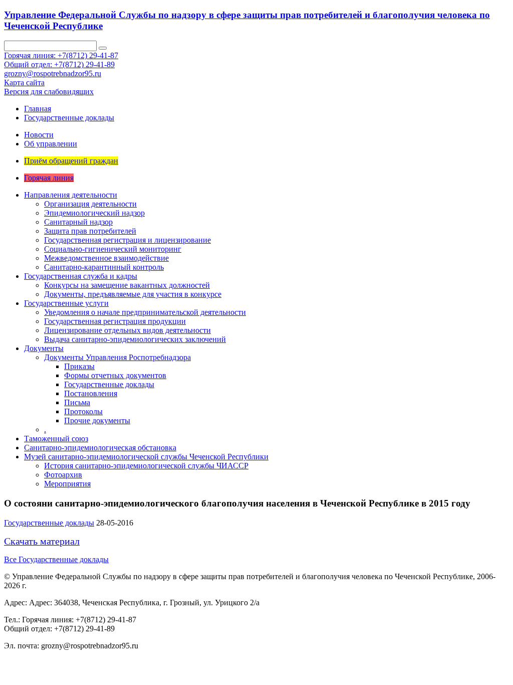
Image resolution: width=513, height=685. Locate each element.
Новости (39, 134)
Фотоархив (63, 474)
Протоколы (83, 411)
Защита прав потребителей (90, 231)
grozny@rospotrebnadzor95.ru (52, 73)
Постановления (90, 393)
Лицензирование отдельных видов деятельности (127, 330)
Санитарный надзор (78, 222)
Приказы (79, 366)
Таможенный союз (56, 438)
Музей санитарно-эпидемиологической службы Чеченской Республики (146, 456)
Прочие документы (97, 420)
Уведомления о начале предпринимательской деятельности (145, 312)
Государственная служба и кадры (80, 276)
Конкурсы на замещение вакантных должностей (127, 285)
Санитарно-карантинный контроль (104, 267)
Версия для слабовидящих (49, 91)
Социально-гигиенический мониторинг (112, 249)
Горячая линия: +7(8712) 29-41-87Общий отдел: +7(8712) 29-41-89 (61, 60)
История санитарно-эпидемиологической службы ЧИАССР (146, 465)
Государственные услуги (66, 303)
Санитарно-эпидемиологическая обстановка (100, 447)
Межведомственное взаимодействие (106, 258)
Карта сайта (24, 82)
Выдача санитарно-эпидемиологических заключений (135, 339)
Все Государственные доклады (56, 559)
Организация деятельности (90, 204)
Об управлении (50, 143)
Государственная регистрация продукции (115, 321)
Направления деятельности (70, 195)
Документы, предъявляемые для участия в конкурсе (132, 294)
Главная (37, 108)
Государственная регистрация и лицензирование (127, 240)
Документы (44, 348)
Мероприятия (67, 483)
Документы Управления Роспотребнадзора (117, 357)
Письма (77, 402)
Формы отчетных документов (115, 375)
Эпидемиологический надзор (94, 213)
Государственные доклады (69, 117)
